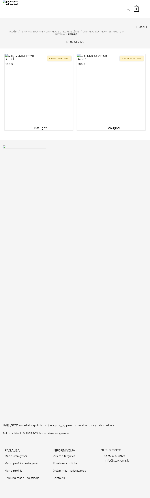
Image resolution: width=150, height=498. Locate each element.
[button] (136, 9)
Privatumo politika (65, 463)
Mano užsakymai (16, 456)
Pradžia (12, 31)
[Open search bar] (128, 9)
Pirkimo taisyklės (64, 456)
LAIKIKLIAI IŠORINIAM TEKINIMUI (101, 31)
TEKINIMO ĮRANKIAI (32, 31)
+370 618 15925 (114, 456)
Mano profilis (13, 470)
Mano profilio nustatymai (21, 463)
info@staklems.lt (117, 460)
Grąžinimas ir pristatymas (69, 470)
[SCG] (21, 9)
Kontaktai (59, 478)
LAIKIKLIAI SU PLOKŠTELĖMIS (63, 31)
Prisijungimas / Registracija (22, 478)
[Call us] (120, 9)
